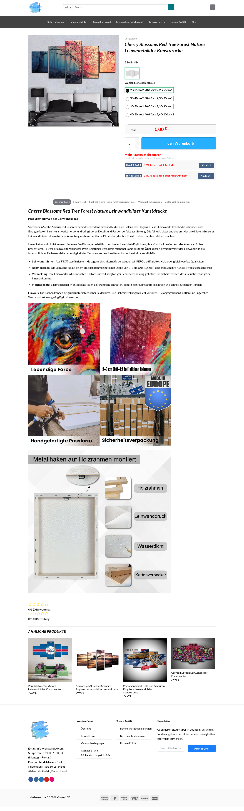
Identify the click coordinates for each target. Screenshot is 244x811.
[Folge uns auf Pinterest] (46, 779)
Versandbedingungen (93, 743)
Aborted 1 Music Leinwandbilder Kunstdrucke (189, 674)
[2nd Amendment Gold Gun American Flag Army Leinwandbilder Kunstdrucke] (145, 660)
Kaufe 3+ (206, 175)
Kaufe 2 (206, 165)
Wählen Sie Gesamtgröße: (140, 82)
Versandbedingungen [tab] (150, 201)
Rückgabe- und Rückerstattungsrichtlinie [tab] (112, 201)
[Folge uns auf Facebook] (30, 779)
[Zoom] (32, 122)
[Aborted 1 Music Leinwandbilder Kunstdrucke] (193, 653)
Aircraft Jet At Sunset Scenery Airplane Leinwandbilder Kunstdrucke (97, 687)
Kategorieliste (156, 22)
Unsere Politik (178, 22)
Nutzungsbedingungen (133, 735)
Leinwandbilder (78, 22)
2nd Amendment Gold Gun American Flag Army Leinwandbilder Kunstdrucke (144, 689)
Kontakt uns (88, 735)
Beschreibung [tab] (62, 201)
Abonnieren (201, 748)
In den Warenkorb (178, 143)
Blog (194, 22)
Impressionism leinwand (129, 22)
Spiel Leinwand (55, 22)
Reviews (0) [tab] (79, 201)
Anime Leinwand (102, 22)
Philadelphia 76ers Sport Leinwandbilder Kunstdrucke (44, 687)
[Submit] (171, 7)
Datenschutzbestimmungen (136, 728)
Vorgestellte (131, 38)
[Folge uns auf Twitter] (41, 779)
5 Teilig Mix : (132, 62)
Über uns (86, 728)
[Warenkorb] (213, 7)
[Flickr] (51, 779)
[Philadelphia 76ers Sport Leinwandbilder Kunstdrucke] (50, 660)
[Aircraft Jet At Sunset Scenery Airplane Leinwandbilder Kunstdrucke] (98, 660)
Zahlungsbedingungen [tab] (177, 201)
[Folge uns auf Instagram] (36, 779)
